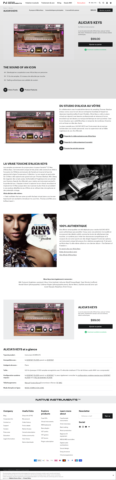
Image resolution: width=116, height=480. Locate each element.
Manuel (27, 382)
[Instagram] (83, 427)
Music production (65, 430)
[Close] (113, 475)
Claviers (10, 8)
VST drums (44, 438)
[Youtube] (86, 427)
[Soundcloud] (89, 427)
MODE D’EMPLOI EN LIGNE (34, 388)
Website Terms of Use (15, 478)
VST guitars (44, 434)
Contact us (7, 422)
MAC (60, 382)
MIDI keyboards (46, 425)
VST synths (44, 431)
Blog (4, 415)
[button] (10, 90)
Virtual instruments (47, 421)
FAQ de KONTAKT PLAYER (43, 377)
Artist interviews (65, 424)
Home (5, 8)
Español (27, 470)
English (5, 470)
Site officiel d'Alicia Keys (68, 255)
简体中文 (18, 470)
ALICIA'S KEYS (10, 11)
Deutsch (13, 470)
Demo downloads (28, 442)
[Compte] (107, 3)
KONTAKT (50, 360)
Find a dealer (26, 425)
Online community (28, 435)
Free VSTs (44, 418)
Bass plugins (45, 428)
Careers (5, 429)
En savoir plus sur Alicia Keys (69, 248)
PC (57, 382)
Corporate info (8, 419)
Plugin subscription (47, 441)
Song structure (65, 451)
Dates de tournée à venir (68, 251)
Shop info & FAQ (27, 415)
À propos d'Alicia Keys (36, 10)
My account (26, 419)
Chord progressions (66, 455)
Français (23, 470)
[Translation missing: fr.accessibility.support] (103, 3)
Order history (26, 422)
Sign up (107, 416)
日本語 (9, 470)
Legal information (9, 438)
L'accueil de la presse (72, 10)
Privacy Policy (27, 478)
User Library (26, 438)
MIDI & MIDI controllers (67, 439)
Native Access (26, 429)
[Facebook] (80, 427)
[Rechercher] (100, 3)
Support (6, 425)
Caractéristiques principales (54, 10)
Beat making (64, 427)
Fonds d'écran (35, 382)
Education (6, 435)
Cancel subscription (28, 432)
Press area (6, 432)
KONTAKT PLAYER (32, 360)
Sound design (64, 448)
